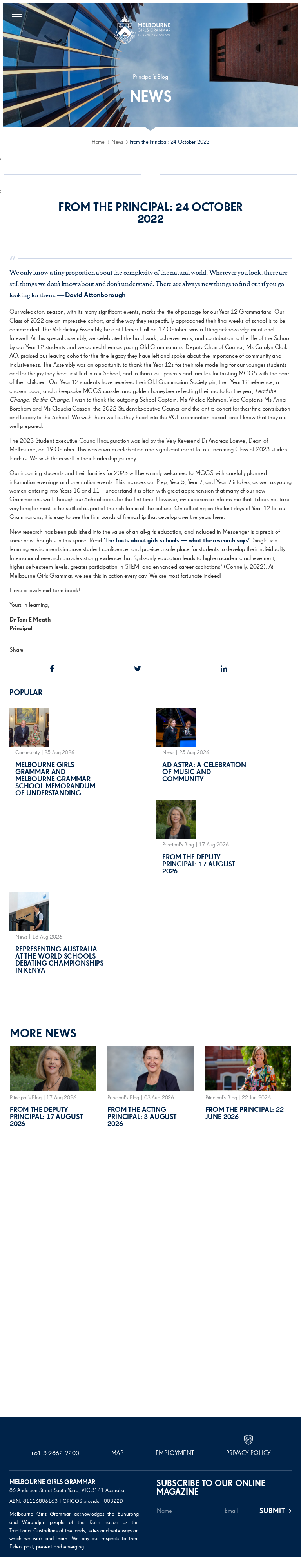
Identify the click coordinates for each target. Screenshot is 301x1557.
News (117, 142)
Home (98, 142)
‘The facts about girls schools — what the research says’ (176, 541)
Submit (272, 1511)
